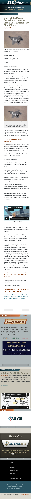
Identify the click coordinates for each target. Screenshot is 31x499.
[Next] (22, 365)
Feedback (12, 467)
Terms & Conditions (24, 494)
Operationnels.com (15, 478)
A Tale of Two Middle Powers (14, 373)
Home (11, 462)
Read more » (4, 385)
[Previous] (8, 365)
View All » (25, 315)
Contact (12, 465)
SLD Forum (13, 473)
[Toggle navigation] (3, 2)
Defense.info (13, 476)
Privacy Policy (14, 470)
